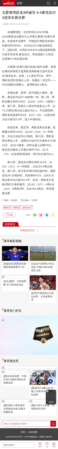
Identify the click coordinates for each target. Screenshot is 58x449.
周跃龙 (16, 207)
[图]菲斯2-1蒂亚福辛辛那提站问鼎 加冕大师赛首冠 (14, 408)
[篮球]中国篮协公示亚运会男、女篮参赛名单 (42, 296)
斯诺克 (7, 207)
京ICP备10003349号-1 (14, 437)
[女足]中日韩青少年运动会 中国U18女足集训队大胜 (42, 267)
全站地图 (33, 432)
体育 (19, 3)
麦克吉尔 (27, 207)
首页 (23, 432)
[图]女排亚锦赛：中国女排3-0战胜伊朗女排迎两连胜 (14, 379)
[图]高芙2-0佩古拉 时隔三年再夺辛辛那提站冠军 (42, 391)
